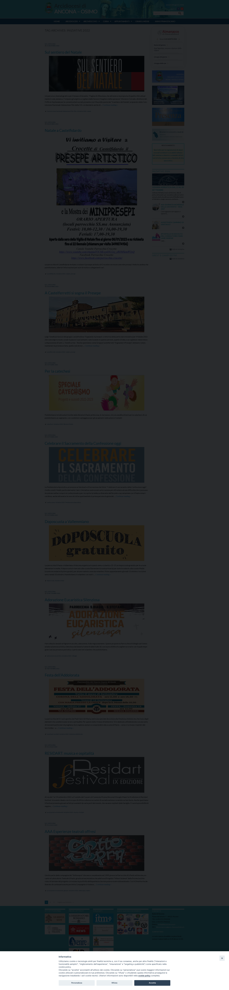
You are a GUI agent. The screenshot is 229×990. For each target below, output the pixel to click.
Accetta (152, 983)
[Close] (222, 958)
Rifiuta (114, 983)
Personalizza (76, 983)
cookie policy (144, 975)
